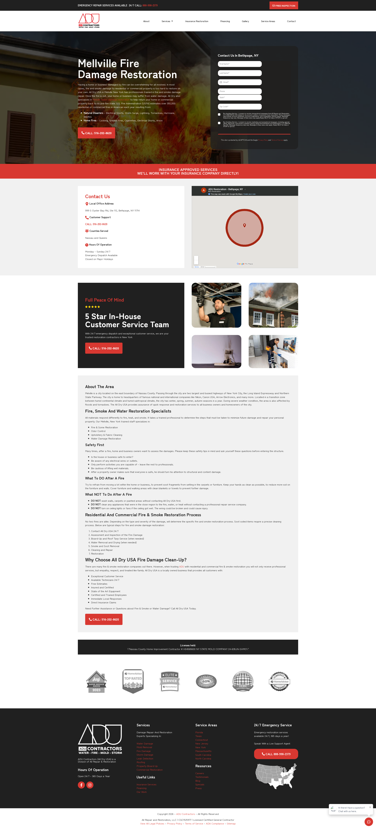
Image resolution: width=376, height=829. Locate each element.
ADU (181, 566)
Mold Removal (144, 747)
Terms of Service (277, 140)
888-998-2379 (150, 5)
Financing (141, 788)
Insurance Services (146, 784)
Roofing (141, 762)
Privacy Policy (263, 140)
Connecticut (201, 739)
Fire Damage (144, 751)
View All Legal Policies (152, 823)
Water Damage (145, 743)
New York (200, 747)
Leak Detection (145, 758)
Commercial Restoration (150, 769)
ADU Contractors (185, 814)
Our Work (142, 792)
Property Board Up (147, 766)
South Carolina (203, 754)
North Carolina (203, 758)
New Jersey (201, 743)
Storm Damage (145, 754)
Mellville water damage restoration (111, 99)
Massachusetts (203, 751)
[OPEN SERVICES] (172, 21)
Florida (199, 732)
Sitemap (231, 823)
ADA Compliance (215, 823)
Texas (198, 736)
